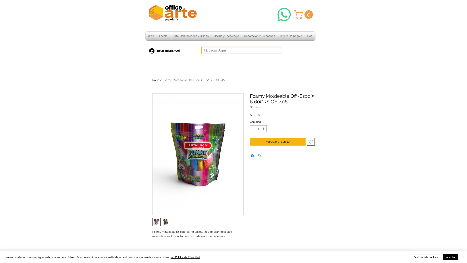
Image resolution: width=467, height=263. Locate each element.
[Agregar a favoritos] (311, 142)
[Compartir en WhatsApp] (259, 156)
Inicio (155, 80)
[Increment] (264, 128)
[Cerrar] (462, 257)
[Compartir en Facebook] (252, 156)
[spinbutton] (258, 128)
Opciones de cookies (426, 257)
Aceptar (450, 257)
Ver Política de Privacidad (185, 257)
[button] (304, 14)
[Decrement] (252, 128)
